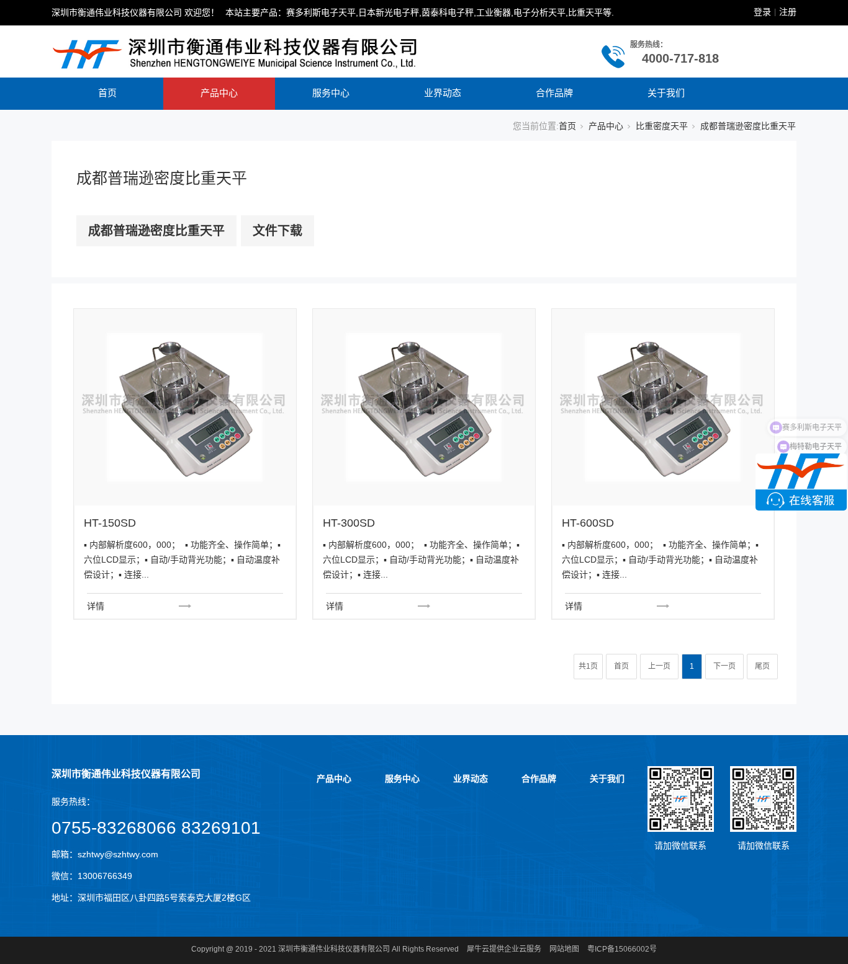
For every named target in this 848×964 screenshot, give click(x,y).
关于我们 (666, 92)
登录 (762, 12)
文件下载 (277, 231)
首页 (107, 92)
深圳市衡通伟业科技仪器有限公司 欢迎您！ (135, 12)
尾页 (762, 666)
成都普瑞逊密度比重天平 (156, 231)
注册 (787, 12)
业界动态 (442, 92)
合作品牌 (554, 92)
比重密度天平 (662, 126)
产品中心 (219, 92)
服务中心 (331, 92)
